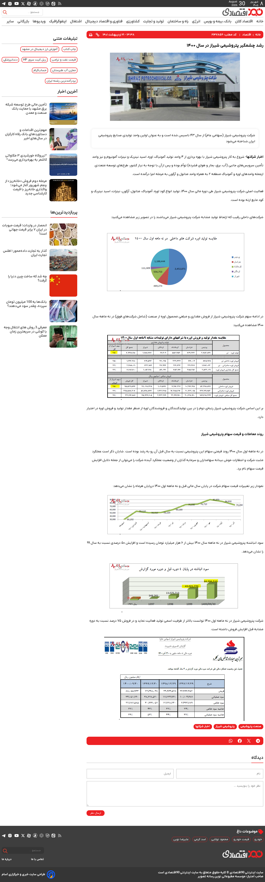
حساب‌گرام (40, 70)
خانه (259, 21)
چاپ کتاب (69, 49)
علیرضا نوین (181, 839)
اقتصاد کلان (244, 21)
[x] (23, 3)
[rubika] (41, 3)
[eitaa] (53, 3)
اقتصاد (246, 35)
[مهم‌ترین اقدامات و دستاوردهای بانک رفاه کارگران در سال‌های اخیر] (63, 139)
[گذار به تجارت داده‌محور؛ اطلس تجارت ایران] (63, 260)
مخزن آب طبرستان (64, 70)
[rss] (59, 3)
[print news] (90, 34)
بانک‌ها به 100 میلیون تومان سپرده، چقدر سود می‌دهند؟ (26, 304)
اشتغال (76, 21)
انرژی (196, 21)
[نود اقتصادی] (230, 12)
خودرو (258, 839)
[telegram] (4, 3)
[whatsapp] (231, 741)
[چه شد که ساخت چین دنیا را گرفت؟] (63, 285)
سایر (10, 21)
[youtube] (16, 3)
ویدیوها (39, 21)
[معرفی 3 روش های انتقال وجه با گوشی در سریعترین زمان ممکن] (63, 336)
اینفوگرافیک (58, 21)
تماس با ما (37, 859)
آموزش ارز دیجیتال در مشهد (40, 49)
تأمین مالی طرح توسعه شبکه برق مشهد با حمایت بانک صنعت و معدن (26, 109)
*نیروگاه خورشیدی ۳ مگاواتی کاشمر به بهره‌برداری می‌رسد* (26, 158)
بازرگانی (23, 21)
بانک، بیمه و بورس (218, 21)
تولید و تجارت (153, 21)
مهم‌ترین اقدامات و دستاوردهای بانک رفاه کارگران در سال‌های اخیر (26, 134)
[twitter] (249, 741)
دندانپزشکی (10, 60)
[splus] (35, 3)
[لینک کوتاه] (97, 35)
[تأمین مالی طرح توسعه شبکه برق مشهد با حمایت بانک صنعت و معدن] (63, 114)
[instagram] (10, 3)
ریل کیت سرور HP (34, 60)
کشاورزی (133, 21)
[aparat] (29, 3)
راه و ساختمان (178, 21)
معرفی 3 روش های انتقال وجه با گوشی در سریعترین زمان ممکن (25, 331)
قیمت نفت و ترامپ (64, 60)
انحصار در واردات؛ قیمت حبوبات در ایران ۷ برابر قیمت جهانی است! (24, 229)
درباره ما (7, 859)
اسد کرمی (200, 839)
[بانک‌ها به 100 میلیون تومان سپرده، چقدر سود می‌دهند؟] (63, 311)
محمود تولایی (219, 839)
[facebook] (240, 741)
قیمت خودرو (241, 839)
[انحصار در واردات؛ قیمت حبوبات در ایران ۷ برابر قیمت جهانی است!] (63, 234)
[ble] (47, 3)
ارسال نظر (95, 813)
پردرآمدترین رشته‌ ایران (61, 81)
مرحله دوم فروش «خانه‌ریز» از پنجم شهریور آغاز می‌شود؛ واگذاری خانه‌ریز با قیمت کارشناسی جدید (26, 187)
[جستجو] (4, 12)
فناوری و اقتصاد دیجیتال (104, 21)
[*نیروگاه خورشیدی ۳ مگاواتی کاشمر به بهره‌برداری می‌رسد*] (63, 165)
